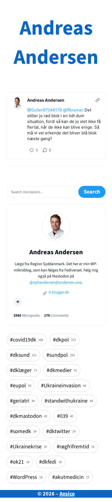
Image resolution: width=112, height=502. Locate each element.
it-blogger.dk (58, 292)
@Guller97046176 (44, 110)
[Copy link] (97, 100)
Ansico (67, 494)
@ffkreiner (73, 110)
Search (92, 192)
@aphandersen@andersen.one (56, 282)
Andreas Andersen (56, 43)
